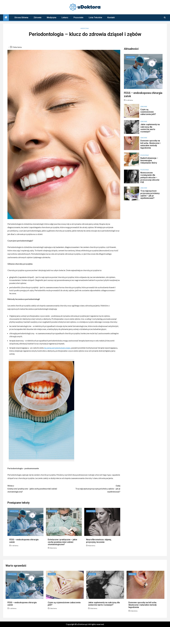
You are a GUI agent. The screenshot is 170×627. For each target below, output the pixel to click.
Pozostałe (78, 17)
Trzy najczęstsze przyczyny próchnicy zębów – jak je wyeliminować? (97, 488)
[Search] (164, 17)
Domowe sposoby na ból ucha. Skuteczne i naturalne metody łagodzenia (150, 144)
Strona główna (21, 17)
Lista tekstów (95, 17)
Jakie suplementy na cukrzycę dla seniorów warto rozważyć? (150, 128)
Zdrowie (37, 17)
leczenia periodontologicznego (57, 348)
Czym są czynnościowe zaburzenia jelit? (148, 111)
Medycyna (51, 17)
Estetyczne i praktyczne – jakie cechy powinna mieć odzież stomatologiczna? (32, 488)
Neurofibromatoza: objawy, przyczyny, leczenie (98, 540)
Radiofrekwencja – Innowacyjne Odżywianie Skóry (149, 160)
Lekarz (65, 17)
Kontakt (111, 17)
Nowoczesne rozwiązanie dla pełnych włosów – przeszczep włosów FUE (149, 177)
